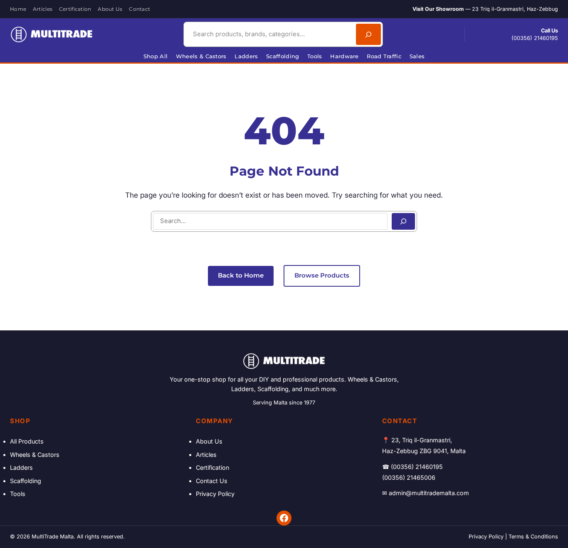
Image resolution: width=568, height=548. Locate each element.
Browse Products (321, 275)
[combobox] (268, 34)
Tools (17, 493)
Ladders (21, 467)
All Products (27, 441)
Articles (206, 454)
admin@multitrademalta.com (429, 492)
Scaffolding (25, 480)
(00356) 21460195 (534, 38)
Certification (212, 467)
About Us (209, 441)
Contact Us (211, 480)
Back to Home (241, 275)
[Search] (368, 34)
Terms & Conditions (533, 536)
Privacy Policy (215, 493)
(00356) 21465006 (408, 477)
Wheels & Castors (34, 454)
